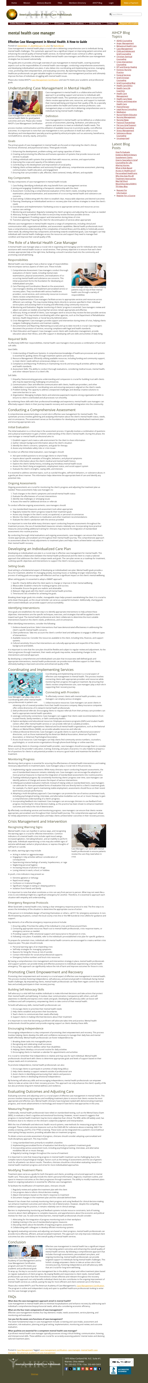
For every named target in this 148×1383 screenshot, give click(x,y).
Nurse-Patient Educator (127, 114)
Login (111, 3)
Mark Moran (58, 46)
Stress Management (125, 130)
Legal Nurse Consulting (127, 109)
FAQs (60, 3)
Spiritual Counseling (125, 128)
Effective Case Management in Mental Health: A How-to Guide (47, 41)
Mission (26, 3)
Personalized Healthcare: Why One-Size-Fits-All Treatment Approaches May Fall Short (126, 177)
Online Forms (96, 24)
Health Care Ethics (125, 85)
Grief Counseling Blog (126, 83)
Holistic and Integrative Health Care (127, 102)
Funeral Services (124, 75)
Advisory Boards (44, 3)
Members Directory (77, 3)
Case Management (25, 1350)
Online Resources (19, 24)
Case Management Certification (45, 80)
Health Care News (124, 99)
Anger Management (125, 43)
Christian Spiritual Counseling (124, 57)
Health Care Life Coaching (123, 89)
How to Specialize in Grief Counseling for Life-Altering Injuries (127, 163)
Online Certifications (41, 24)
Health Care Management (122, 94)
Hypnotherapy (123, 106)
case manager (74, 1350)
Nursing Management (126, 117)
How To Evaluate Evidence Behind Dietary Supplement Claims (126, 155)
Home (14, 3)
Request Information (129, 24)
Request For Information (122, 191)
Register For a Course (126, 195)
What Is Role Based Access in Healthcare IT (126, 169)
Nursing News (123, 120)
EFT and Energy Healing (127, 67)
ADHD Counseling (124, 40)
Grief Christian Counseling (123, 79)
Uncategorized (123, 138)
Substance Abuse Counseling (124, 134)
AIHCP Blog (97, 3)
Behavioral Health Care (127, 46)
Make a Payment (131, 3)
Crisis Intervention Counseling (125, 63)
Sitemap (34, 1374)
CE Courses (60, 24)
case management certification (53, 1350)
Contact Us (111, 24)
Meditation (121, 112)
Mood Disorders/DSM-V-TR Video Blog (126, 185)
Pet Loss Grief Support (126, 125)
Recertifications (78, 24)
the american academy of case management (36, 1352)
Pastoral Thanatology (126, 122)
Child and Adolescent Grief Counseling (126, 52)
